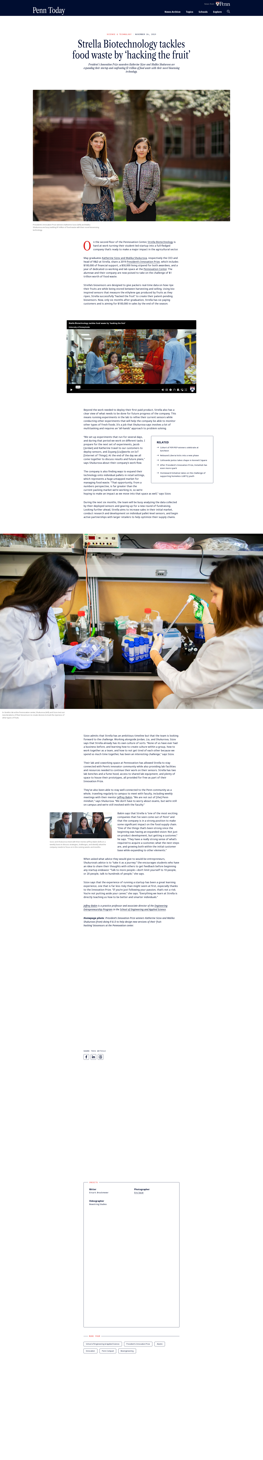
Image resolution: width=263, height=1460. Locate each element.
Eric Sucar (139, 1192)
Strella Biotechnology (160, 242)
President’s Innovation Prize (143, 261)
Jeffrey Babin (124, 797)
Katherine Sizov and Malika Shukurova (124, 258)
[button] (81, 825)
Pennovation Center (155, 269)
